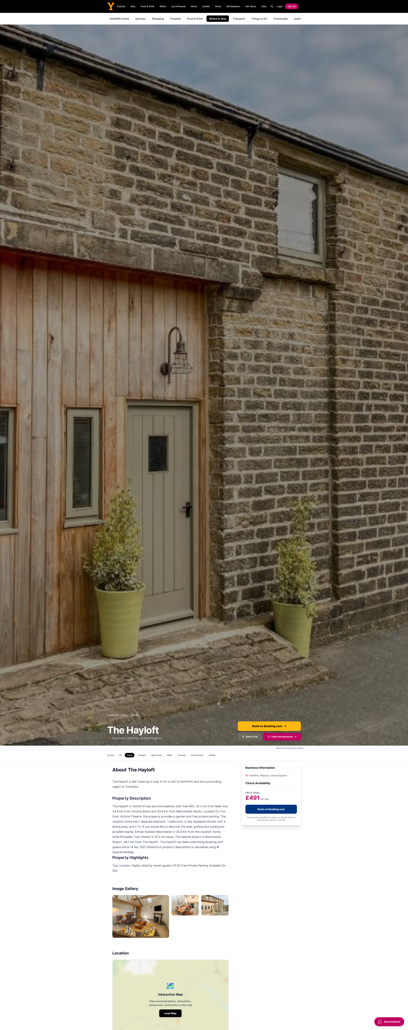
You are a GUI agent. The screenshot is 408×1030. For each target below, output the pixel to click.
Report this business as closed (289, 748)
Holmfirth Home (119, 18)
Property (175, 18)
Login (279, 6)
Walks (163, 6)
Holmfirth (113, 715)
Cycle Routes (178, 6)
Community (280, 18)
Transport (239, 18)
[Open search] (272, 6)
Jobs (263, 6)
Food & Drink (147, 6)
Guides (206, 6)
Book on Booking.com (267, 726)
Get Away (250, 6)
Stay (133, 6)
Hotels (129, 755)
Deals (218, 6)
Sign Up (292, 6)
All (120, 755)
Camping (181, 755)
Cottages (142, 755)
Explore (121, 6)
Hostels (212, 755)
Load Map (170, 1013)
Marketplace (233, 6)
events (298, 18)
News (194, 6)
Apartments (156, 755)
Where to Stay (217, 18)
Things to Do (259, 18)
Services (140, 18)
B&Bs (169, 755)
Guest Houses (197, 755)
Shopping (158, 18)
